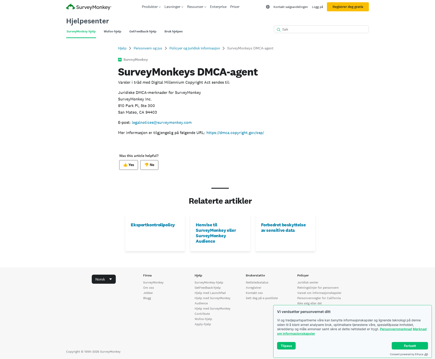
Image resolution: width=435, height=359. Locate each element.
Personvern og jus (148, 48)
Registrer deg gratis (348, 7)
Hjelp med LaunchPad (210, 293)
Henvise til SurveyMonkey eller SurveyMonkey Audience (216, 233)
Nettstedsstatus (257, 282)
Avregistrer (253, 288)
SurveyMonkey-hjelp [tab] (81, 31)
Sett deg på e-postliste (262, 298)
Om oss (148, 288)
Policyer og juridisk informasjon (194, 48)
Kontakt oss (254, 293)
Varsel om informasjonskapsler (319, 293)
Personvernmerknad (396, 329)
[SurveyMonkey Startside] (88, 7)
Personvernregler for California (319, 298)
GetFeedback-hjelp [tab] (142, 31)
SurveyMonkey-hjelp (209, 282)
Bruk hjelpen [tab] (173, 31)
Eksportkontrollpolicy (153, 225)
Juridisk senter (307, 282)
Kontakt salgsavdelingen (290, 7)
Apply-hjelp (203, 324)
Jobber (148, 293)
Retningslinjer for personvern (318, 288)
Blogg (147, 298)
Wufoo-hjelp (203, 319)
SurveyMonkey (153, 282)
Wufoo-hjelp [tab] (112, 31)
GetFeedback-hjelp (208, 288)
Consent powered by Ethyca (406, 354)
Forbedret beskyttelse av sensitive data (283, 227)
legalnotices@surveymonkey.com (162, 122)
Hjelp (122, 48)
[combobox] (104, 279)
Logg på (317, 7)
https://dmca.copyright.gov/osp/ (235, 132)
